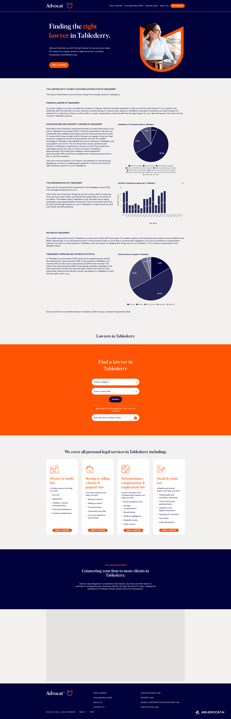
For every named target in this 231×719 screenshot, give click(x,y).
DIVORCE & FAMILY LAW (150, 693)
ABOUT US (97, 702)
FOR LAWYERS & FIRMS (133, 6)
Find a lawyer (59, 65)
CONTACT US (99, 707)
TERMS (92, 712)
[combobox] (112, 382)
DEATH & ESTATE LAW (149, 707)
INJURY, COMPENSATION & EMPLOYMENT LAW (160, 702)
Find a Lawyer (115, 6)
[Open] (136, 382)
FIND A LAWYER (62, 530)
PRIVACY (82, 712)
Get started (177, 6)
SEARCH (115, 399)
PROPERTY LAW (147, 698)
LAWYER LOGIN (151, 6)
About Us (164, 6)
